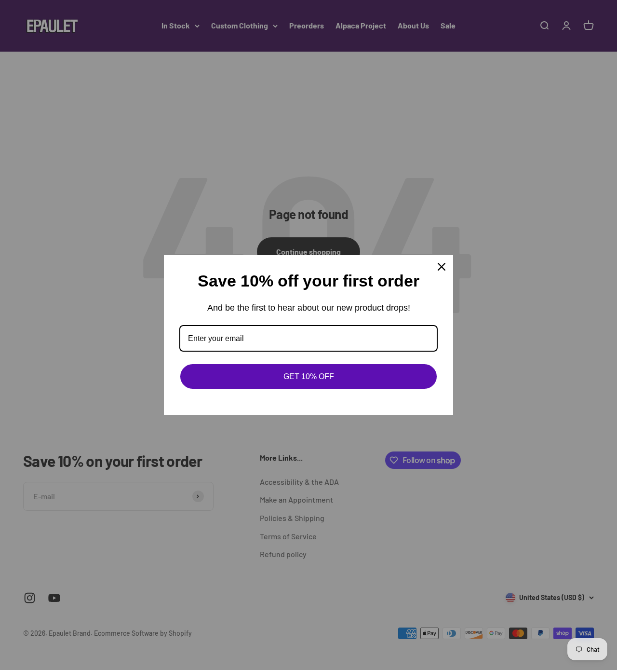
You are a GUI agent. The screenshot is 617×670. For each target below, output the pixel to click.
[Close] (441, 266)
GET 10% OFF (308, 376)
